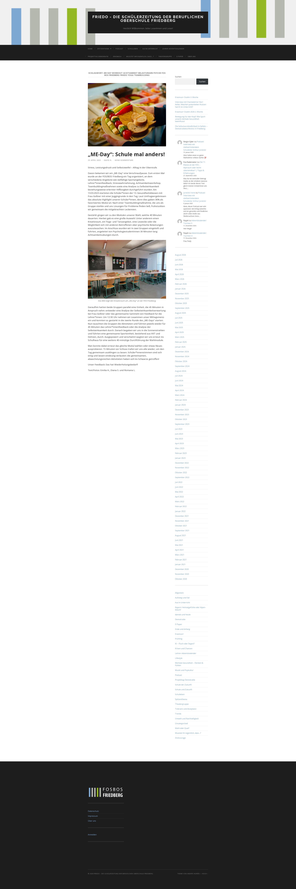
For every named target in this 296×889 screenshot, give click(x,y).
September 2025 (182, 308)
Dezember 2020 (182, 569)
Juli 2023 (178, 429)
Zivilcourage (180, 738)
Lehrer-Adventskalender (173, 49)
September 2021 (182, 530)
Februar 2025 (181, 342)
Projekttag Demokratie (98, 56)
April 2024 (179, 390)
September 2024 (182, 366)
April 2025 (179, 332)
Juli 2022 (178, 482)
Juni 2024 (179, 380)
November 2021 (182, 521)
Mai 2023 (179, 438)
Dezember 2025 (182, 293)
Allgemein (179, 593)
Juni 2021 (179, 540)
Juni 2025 (179, 322)
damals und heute (183, 614)
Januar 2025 (180, 347)
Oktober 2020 (181, 579)
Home (90, 49)
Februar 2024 (181, 400)
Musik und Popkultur (184, 670)
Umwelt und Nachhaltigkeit (187, 718)
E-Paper (180, 56)
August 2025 (180, 313)
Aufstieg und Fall (182, 597)
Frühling (178, 638)
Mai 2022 (179, 492)
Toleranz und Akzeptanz (185, 709)
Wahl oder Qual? (182, 728)
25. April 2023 (94, 160)
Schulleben (133, 49)
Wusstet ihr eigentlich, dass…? (140, 56)
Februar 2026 (181, 284)
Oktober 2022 (181, 472)
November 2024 (182, 356)
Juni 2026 (179, 264)
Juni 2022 (179, 487)
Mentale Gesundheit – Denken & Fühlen (189, 664)
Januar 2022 (180, 511)
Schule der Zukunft (183, 684)
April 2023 (179, 443)
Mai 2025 (179, 327)
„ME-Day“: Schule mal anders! (126, 154)
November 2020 (182, 574)
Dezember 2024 (182, 351)
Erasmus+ (117, 56)
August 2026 (180, 255)
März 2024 (179, 395)
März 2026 (179, 279)
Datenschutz (93, 811)
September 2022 (182, 477)
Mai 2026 (179, 269)
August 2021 (180, 535)
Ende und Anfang (182, 629)
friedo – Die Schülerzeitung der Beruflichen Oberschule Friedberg (123, 874)
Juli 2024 (178, 376)
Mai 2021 (179, 545)
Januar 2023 (180, 458)
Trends (178, 713)
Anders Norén (193, 874)
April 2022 (179, 496)
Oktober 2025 (181, 303)
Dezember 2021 (182, 516)
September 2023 (182, 424)
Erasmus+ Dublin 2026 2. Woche (189, 112)
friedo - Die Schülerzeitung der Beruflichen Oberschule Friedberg (148, 19)
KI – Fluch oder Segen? (184, 643)
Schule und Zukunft (183, 689)
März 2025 (179, 337)
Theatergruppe (165, 56)
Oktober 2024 (181, 361)
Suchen (178, 76)
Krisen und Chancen (183, 648)
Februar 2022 (181, 506)
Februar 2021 (181, 559)
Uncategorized (181, 723)
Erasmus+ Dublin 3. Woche (186, 97)
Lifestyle (178, 658)
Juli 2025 (178, 318)
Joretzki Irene (189, 192)
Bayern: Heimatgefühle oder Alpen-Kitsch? (190, 608)
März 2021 (179, 554)
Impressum (93, 816)
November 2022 (182, 467)
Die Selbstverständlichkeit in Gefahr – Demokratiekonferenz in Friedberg (191, 127)
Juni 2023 (179, 434)
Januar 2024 (180, 405)
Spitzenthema (103, 49)
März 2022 (179, 501)
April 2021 (179, 550)
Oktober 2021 (181, 525)
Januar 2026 (180, 289)
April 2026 (179, 274)
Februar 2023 (181, 453)
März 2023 (179, 448)
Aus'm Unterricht (182, 602)
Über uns (192, 56)
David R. (108, 160)
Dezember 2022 (182, 463)
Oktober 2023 (181, 419)
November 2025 (182, 298)
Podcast (119, 49)
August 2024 (180, 371)
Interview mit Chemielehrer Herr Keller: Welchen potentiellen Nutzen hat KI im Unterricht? (190, 104)
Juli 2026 (178, 259)
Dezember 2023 (182, 409)
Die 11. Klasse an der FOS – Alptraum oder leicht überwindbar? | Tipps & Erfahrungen (194, 167)
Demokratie (180, 619)
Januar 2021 (180, 564)
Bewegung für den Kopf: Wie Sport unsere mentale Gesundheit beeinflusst (190, 119)
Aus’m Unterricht (150, 49)
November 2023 (182, 414)
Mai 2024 (179, 385)
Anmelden (92, 834)
